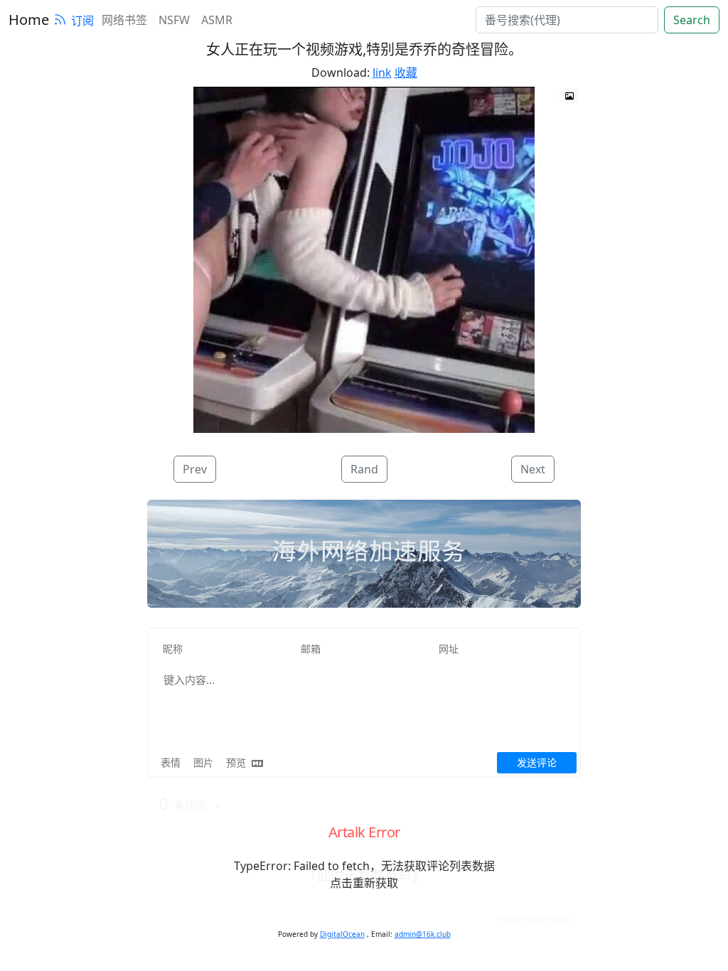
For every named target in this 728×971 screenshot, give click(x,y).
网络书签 (124, 20)
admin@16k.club (423, 934)
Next (532, 469)
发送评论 (537, 762)
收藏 (406, 72)
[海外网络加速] (364, 554)
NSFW (174, 20)
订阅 (82, 20)
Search (691, 20)
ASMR (216, 20)
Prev (195, 469)
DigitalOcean (342, 934)
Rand (364, 469)
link (382, 72)
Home (29, 19)
